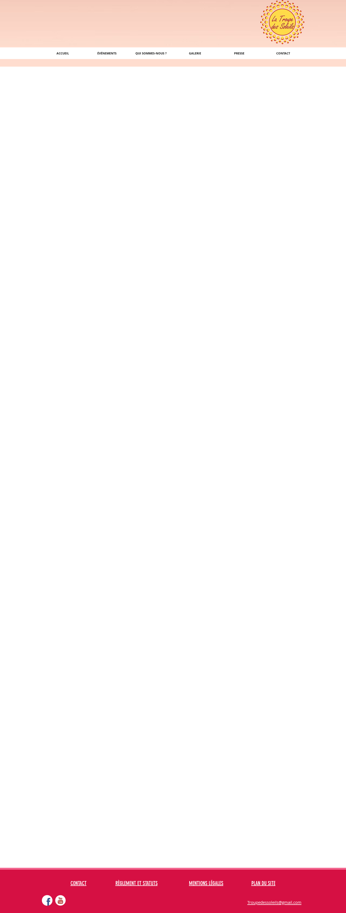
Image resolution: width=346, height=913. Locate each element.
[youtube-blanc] (60, 900)
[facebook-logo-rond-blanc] (47, 900)
